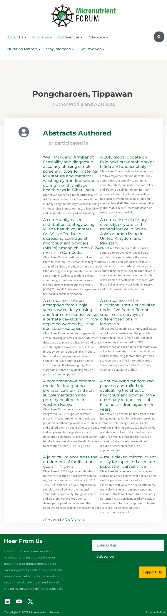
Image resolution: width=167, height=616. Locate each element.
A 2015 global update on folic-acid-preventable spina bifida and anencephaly (127, 162)
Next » (79, 520)
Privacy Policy (155, 612)
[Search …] (159, 36)
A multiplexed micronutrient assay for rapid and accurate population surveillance (128, 462)
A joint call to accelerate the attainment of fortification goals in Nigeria (70, 462)
